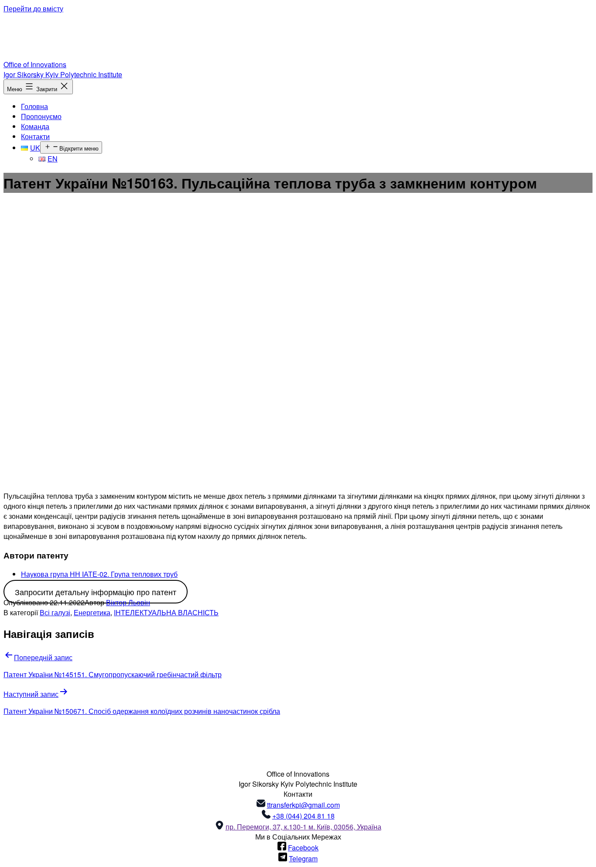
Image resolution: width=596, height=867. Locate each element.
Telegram (303, 858)
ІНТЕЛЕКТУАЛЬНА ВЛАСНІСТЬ (166, 612)
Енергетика (92, 612)
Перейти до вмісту (33, 8)
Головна (34, 106)
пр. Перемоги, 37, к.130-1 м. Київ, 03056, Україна (303, 827)
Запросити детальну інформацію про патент (95, 591)
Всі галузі (55, 612)
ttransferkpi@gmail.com (303, 805)
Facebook (303, 848)
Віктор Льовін (128, 602)
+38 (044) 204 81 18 (303, 816)
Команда (35, 126)
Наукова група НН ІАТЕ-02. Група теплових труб (99, 574)
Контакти (35, 136)
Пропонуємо (41, 116)
